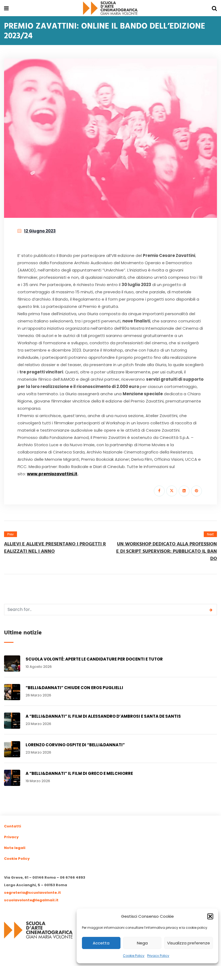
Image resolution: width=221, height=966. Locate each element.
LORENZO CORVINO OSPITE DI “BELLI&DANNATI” (75, 745)
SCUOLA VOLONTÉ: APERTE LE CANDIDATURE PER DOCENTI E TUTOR (94, 659)
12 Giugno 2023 (40, 231)
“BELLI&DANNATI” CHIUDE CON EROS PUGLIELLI (74, 687)
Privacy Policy (158, 955)
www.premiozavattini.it (52, 474)
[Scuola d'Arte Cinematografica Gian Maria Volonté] (110, 8)
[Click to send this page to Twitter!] (171, 491)
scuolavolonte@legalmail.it (31, 900)
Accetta (101, 943)
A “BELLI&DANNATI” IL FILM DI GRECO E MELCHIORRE (79, 773)
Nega (142, 943)
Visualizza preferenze (188, 943)
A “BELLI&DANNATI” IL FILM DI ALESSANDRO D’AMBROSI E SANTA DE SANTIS (103, 716)
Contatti (12, 826)
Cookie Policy (133, 955)
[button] (210, 916)
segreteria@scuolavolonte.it (32, 892)
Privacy (11, 837)
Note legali (14, 847)
